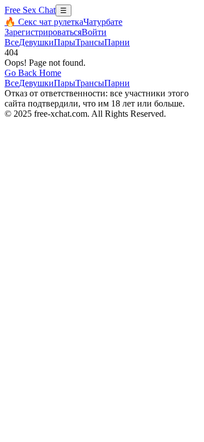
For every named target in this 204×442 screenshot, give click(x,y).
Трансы (89, 42)
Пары (64, 42)
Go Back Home (33, 73)
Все (12, 42)
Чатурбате (102, 22)
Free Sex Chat (30, 10)
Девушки (36, 42)
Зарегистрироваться (43, 32)
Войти (94, 32)
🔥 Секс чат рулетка (44, 22)
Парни (117, 42)
